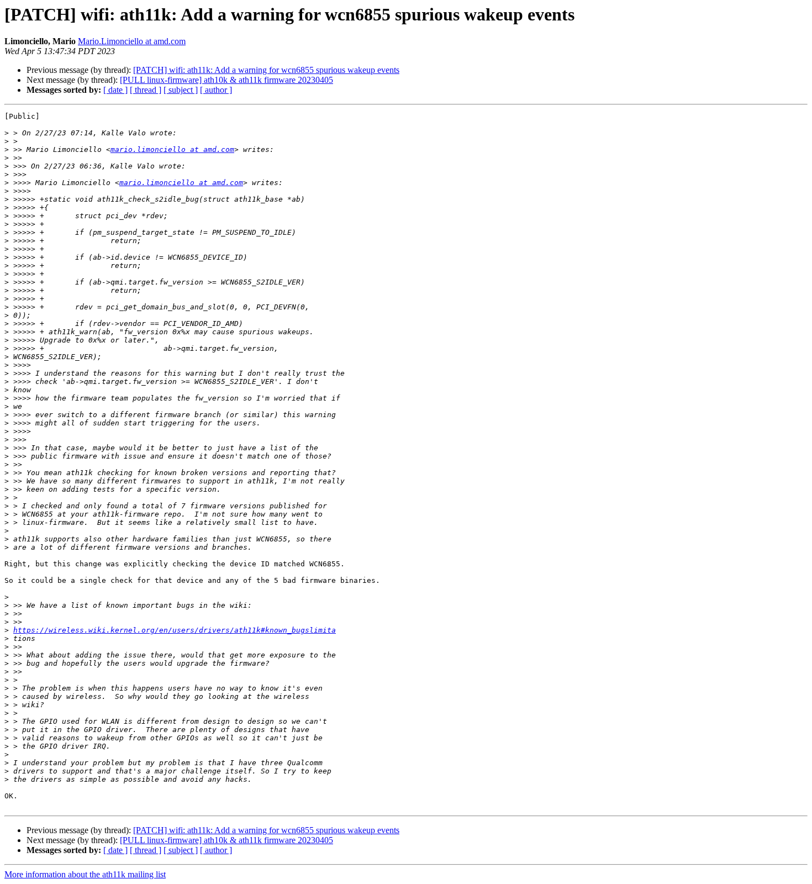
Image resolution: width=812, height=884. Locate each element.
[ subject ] (181, 89)
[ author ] (216, 89)
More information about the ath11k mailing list (85, 874)
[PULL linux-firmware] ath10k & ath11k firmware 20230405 (226, 80)
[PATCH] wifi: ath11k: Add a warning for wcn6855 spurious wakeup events (266, 70)
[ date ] (115, 89)
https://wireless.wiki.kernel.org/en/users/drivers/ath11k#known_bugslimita (174, 630)
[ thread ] (145, 89)
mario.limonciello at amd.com (172, 149)
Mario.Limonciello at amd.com (132, 41)
